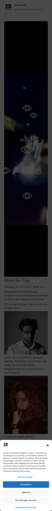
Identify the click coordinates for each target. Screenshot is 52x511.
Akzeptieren (26, 484)
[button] (47, 445)
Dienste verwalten (25, 477)
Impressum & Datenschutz (26, 507)
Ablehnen (26, 492)
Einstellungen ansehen (26, 500)
